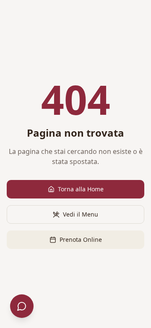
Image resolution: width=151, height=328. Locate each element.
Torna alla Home (81, 189)
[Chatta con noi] (22, 306)
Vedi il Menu (80, 214)
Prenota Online (81, 239)
